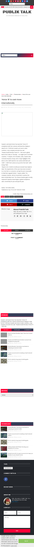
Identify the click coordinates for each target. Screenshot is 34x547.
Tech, (22, 107)
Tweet (11, 201)
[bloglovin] (15, 1)
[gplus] (11, 1)
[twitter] (9, 1)
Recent (6, 330)
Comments (27, 330)
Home (3, 94)
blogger (6, 230)
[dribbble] (18, 1)
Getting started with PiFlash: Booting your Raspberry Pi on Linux (18, 447)
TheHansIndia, (27, 107)
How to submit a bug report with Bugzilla (18, 359)
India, (20, 107)
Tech (11, 94)
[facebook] (6, 1)
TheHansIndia (17, 94)
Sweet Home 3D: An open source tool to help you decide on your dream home (20, 454)
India (7, 94)
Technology (8, 468)
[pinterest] (13, 1)
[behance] (22, 1)
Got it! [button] (26, 541)
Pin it (11, 204)
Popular (17, 330)
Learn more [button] (14, 545)
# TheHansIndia (18, 196)
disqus (17, 230)
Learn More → (15, 501)
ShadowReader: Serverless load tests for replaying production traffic (18, 347)
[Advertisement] (17, 35)
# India (6, 196)
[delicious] (27, 1)
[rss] (20, 1)
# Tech (11, 196)
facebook (27, 230)
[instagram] (25, 1)
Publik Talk (17, 12)
